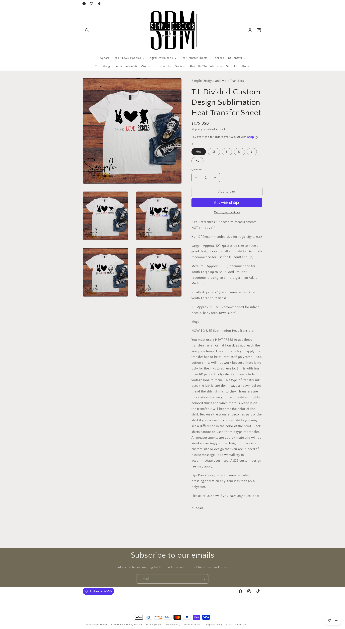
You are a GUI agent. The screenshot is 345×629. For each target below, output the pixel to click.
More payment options (227, 212)
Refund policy (153, 624)
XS (214, 151)
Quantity (196, 169)
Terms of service (193, 624)
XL (197, 160)
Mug (199, 151)
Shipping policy (214, 624)
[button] (87, 30)
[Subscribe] (203, 579)
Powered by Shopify (131, 624)
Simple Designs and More (106, 624)
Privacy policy (172, 624)
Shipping (196, 129)
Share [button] (200, 508)
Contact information (236, 624)
